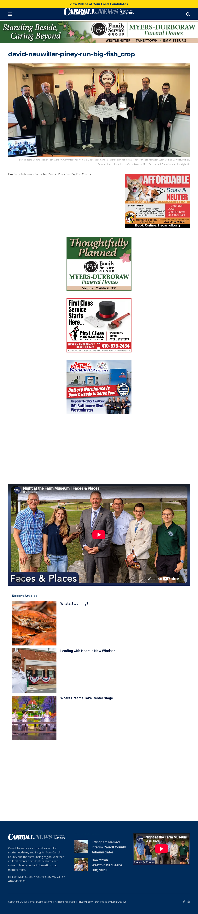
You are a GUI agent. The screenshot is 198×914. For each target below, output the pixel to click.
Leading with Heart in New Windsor (87, 534)
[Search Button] (188, 14)
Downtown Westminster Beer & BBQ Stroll (107, 748)
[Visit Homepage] (99, 11)
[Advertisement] (99, 332)
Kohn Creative (118, 785)
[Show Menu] (10, 14)
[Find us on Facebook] (184, 785)
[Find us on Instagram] (188, 785)
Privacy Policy (85, 785)
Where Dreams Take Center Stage (86, 581)
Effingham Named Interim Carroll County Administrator (109, 730)
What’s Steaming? (74, 487)
